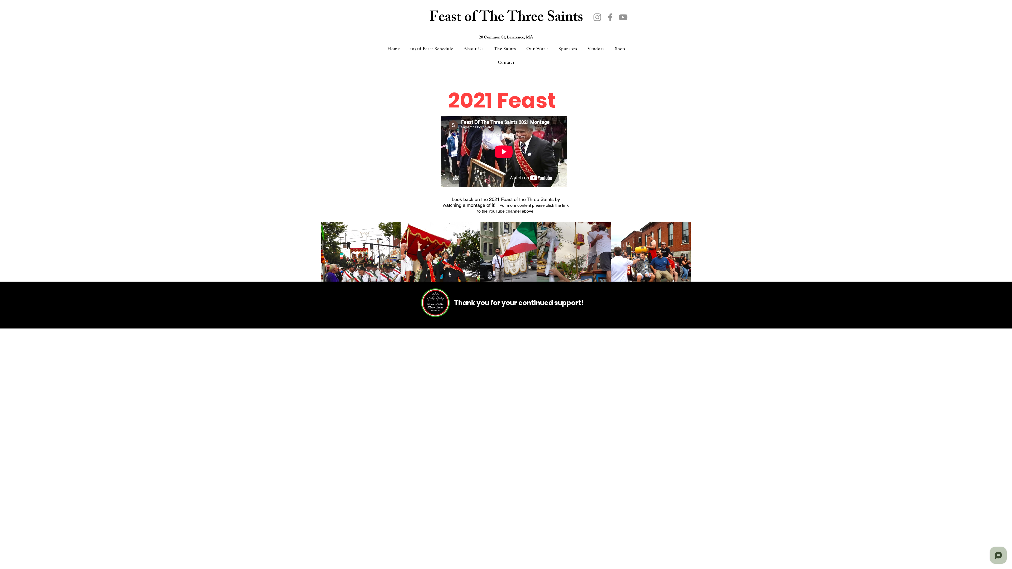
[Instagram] (597, 17)
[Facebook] (610, 17)
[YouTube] (623, 17)
